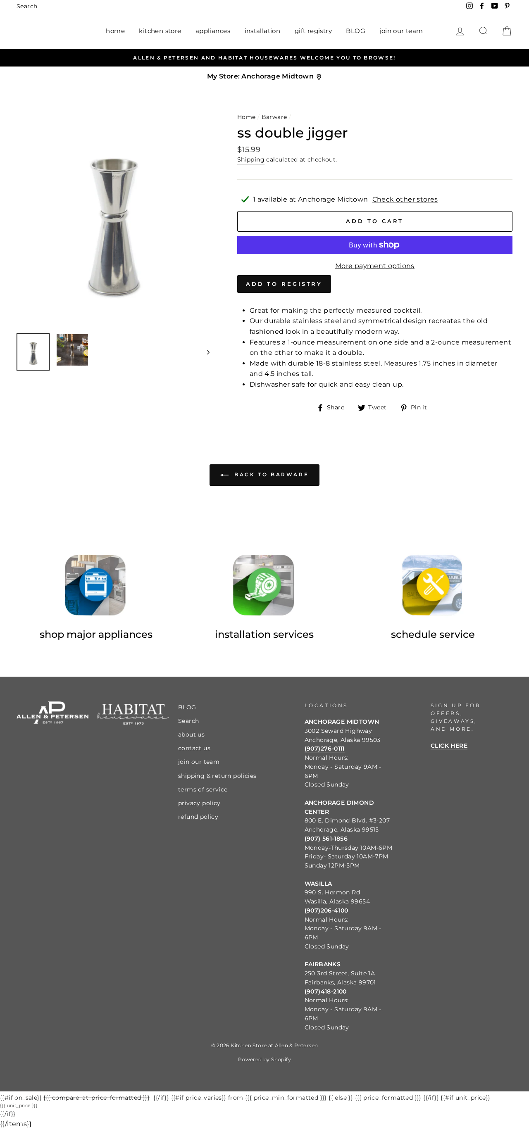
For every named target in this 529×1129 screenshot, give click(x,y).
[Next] (204, 352)
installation (263, 31)
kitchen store (160, 31)
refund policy (198, 816)
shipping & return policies (217, 775)
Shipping (250, 159)
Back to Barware (270, 474)
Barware (274, 117)
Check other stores (405, 199)
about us (191, 734)
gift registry (313, 31)
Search (27, 6)
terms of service (202, 789)
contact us (194, 748)
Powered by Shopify (264, 1059)
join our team (401, 31)
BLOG (355, 31)
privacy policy (199, 803)
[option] (264, 57)
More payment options (375, 266)
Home (246, 117)
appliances (212, 31)
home (115, 31)
